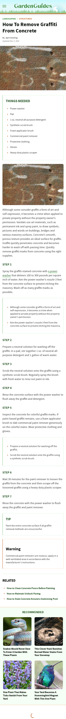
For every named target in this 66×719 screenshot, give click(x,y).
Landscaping (9, 19)
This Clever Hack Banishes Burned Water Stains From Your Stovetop (48, 652)
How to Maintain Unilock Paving (24, 593)
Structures (25, 19)
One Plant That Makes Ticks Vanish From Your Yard (15, 695)
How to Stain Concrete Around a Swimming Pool (32, 598)
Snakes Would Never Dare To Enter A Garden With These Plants (16, 652)
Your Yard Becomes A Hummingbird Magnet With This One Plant (46, 695)
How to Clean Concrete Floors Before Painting (31, 588)
